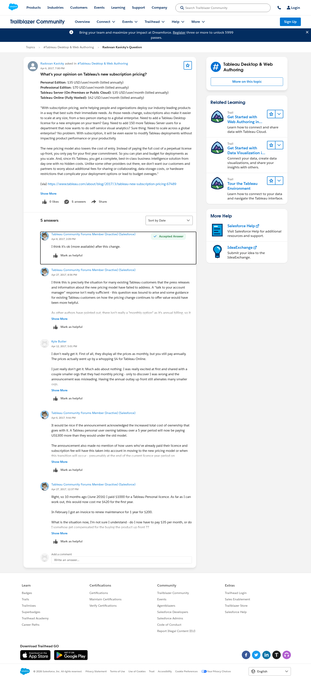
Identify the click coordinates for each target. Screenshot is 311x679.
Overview (82, 21)
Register (179, 32)
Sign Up (290, 21)
